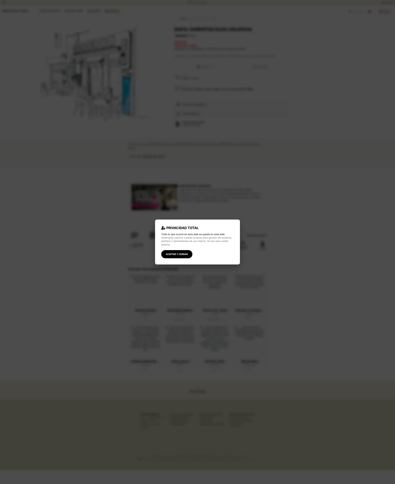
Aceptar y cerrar (177, 254)
